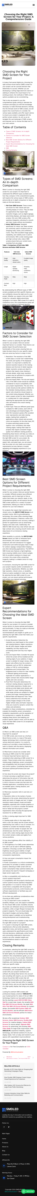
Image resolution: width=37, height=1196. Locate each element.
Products (5, 1143)
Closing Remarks (11, 150)
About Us (5, 1147)
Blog (3, 1151)
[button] (33, 5)
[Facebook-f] (4, 1127)
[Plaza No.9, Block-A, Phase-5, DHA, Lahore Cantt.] (4, 1166)
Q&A (7, 148)
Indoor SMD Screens (16, 1020)
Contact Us (6, 1047)
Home (4, 1139)
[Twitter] (9, 1127)
